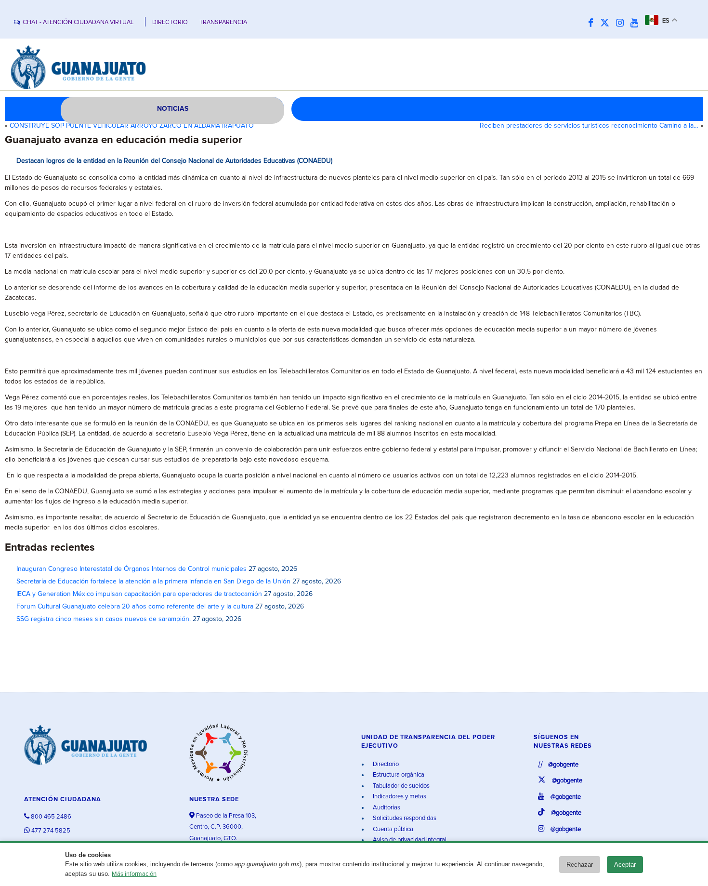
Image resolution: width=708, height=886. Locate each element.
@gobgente (562, 765)
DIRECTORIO (170, 22)
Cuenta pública (392, 829)
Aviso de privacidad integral (408, 840)
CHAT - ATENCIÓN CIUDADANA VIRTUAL (78, 22)
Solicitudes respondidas (403, 818)
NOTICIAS (172, 109)
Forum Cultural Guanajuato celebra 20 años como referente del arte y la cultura (134, 606)
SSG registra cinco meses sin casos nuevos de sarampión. (103, 619)
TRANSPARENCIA (223, 22)
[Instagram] (622, 23)
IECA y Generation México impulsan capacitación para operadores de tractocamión (139, 594)
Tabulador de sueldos (400, 786)
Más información (134, 874)
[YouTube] (636, 23)
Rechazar (579, 864)
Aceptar (625, 864)
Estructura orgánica (397, 775)
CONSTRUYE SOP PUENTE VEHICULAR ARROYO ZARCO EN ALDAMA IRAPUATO (132, 125)
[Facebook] (593, 23)
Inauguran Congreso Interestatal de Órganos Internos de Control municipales (131, 569)
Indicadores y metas (398, 796)
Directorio (385, 764)
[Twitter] (607, 23)
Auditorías (385, 808)
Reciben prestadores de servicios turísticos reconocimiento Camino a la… (589, 125)
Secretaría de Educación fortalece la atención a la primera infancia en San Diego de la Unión (153, 581)
